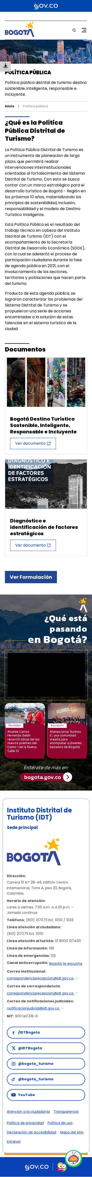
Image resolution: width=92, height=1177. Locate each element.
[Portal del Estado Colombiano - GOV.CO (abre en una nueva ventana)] (46, 6)
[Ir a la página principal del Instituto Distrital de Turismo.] (19, 35)
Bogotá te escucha (65, 963)
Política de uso (60, 1122)
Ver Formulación (31, 577)
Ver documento (30, 443)
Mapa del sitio (72, 1132)
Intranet (14, 1141)
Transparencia (66, 1111)
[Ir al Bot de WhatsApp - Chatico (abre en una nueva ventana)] (73, 1158)
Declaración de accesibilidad (31, 1132)
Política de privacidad (25, 1122)
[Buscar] (74, 30)
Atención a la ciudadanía (28, 1111)
